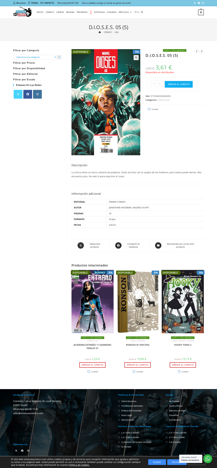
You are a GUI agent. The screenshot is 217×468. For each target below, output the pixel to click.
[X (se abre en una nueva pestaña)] (195, 3)
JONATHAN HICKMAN (120, 207)
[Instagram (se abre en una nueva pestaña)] (202, 3)
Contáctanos (175, 419)
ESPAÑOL (141, 340)
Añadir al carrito (179, 84)
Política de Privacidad (131, 410)
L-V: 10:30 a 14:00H (130, 432)
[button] (136, 57)
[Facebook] (27, 94)
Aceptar (157, 462)
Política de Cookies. (79, 464)
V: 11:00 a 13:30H (177, 437)
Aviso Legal (126, 415)
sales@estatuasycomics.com (28, 413)
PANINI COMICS (117, 201)
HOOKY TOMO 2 (182, 344)
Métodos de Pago (177, 410)
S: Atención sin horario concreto (136, 442)
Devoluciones (127, 419)
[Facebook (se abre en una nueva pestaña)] (199, 3)
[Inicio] (99, 32)
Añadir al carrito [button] (92, 364)
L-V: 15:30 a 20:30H (130, 437)
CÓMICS (161, 99)
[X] (18, 94)
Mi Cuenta (174, 401)
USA (117, 32)
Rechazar (177, 462)
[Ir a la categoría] (59, 57)
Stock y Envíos (176, 405)
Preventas (174, 415)
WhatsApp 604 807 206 (68, 3)
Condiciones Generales (132, 405)
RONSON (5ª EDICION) (137, 344)
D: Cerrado (126, 446)
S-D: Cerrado (175, 442)
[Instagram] (37, 94)
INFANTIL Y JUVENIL (186, 340)
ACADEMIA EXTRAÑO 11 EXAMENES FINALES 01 (92, 346)
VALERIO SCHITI (141, 207)
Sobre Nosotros (128, 401)
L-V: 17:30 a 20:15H (177, 432)
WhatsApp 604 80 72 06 (25, 409)
